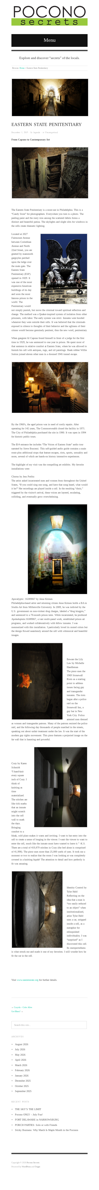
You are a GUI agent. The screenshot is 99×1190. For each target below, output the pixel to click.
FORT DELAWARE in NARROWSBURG (37, 1119)
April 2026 (20, 1059)
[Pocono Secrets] (49, 15)
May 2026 (20, 1054)
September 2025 (23, 1091)
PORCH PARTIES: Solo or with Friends (36, 1125)
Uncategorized (51, 132)
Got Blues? (16, 1011)
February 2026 (22, 1070)
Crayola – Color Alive (23, 1007)
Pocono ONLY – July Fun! (29, 1114)
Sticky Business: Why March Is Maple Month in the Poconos (46, 1130)
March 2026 (21, 1065)
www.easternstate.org (27, 980)
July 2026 (20, 1049)
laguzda (37, 132)
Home (22, 68)
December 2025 (23, 1080)
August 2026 (21, 1044)
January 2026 (21, 1075)
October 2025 (22, 1086)
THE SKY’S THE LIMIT (28, 1109)
